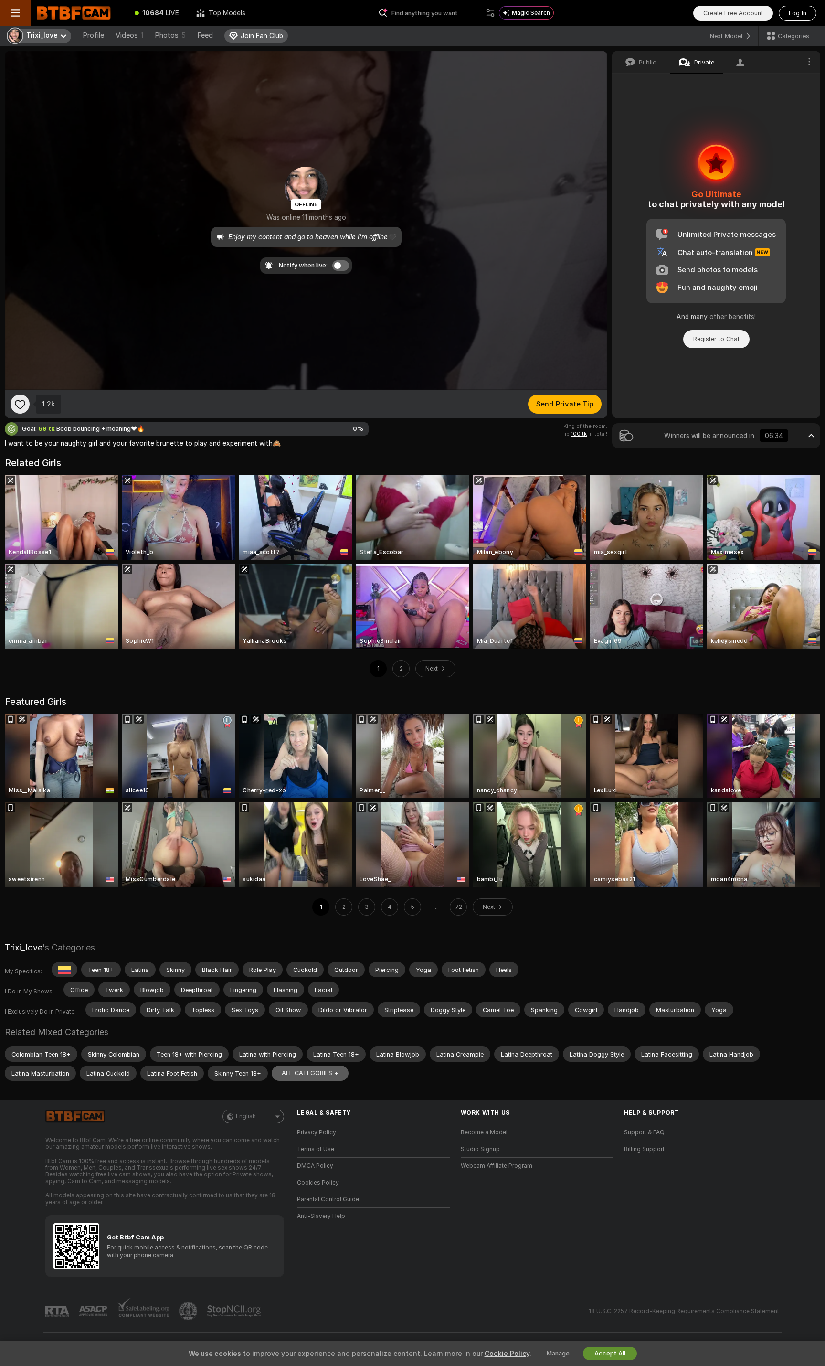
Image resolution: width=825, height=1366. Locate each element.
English (246, 1116)
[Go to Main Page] (78, 13)
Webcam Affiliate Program (496, 1166)
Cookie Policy (507, 1353)
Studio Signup (480, 1149)
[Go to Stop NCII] (235, 1311)
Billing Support (644, 1149)
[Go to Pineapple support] (189, 1311)
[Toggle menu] (15, 13)
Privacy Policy (316, 1132)
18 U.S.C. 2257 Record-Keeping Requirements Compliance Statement (684, 1311)
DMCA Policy (315, 1166)
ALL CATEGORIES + (310, 1073)
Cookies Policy (318, 1182)
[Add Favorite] (20, 404)
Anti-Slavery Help (321, 1216)
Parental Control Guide (328, 1199)
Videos (129, 35)
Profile (93, 35)
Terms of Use (315, 1149)
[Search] (490, 13)
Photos (170, 35)
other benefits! (732, 316)
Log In (797, 13)
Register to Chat (716, 338)
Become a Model (484, 1132)
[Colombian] (64, 969)
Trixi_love (23, 947)
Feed (205, 35)
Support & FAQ (644, 1132)
